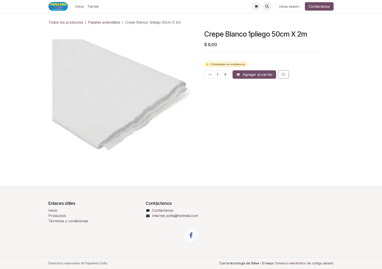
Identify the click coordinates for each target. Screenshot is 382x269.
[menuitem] (79, 6)
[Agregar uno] (226, 74)
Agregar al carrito (256, 74)
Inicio (52, 210)
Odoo (255, 263)
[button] (267, 6)
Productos (57, 215)
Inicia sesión (289, 6)
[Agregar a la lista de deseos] (283, 74)
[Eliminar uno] (208, 74)
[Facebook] (191, 235)
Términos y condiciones (68, 221)
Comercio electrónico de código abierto (304, 263)
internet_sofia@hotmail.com (175, 215)
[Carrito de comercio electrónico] (256, 6)
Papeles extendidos (104, 22)
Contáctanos (319, 6)
